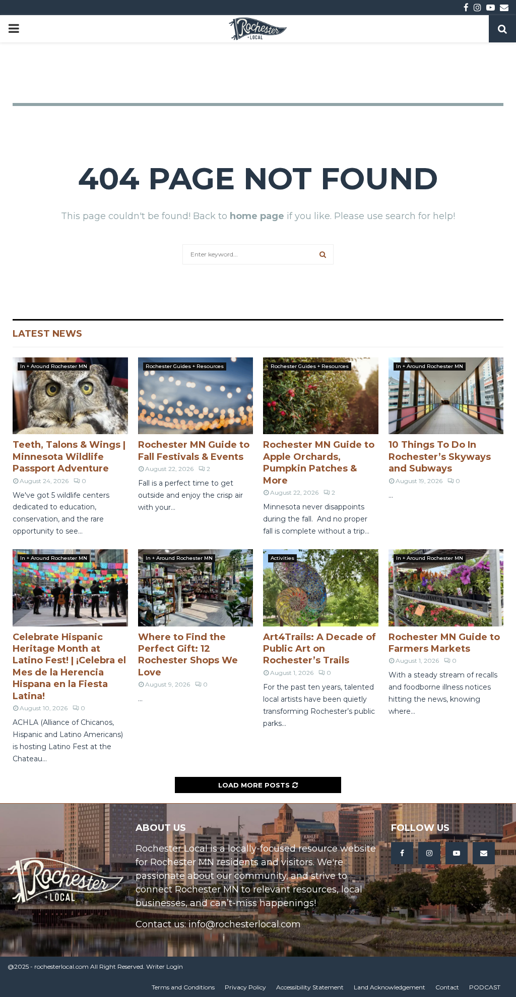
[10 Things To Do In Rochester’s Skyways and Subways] (446, 395)
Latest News (47, 333)
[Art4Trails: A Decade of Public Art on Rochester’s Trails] (320, 587)
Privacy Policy (245, 987)
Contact (447, 987)
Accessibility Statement (310, 987)
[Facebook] (402, 853)
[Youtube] (456, 853)
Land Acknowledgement (389, 987)
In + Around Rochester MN (53, 366)
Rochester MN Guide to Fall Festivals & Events (193, 450)
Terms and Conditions (183, 987)
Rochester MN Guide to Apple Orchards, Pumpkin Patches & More (318, 462)
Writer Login (164, 966)
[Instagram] (429, 853)
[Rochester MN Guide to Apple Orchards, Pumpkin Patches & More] (320, 395)
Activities (282, 558)
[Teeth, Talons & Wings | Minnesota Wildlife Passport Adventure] (70, 395)
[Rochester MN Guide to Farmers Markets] (446, 587)
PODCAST (484, 987)
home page (257, 216)
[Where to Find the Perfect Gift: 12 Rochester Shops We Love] (195, 587)
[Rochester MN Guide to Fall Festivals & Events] (195, 395)
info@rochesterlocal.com (244, 924)
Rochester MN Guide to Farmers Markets (444, 643)
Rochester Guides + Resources (185, 366)
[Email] (484, 853)
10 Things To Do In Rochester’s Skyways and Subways (440, 456)
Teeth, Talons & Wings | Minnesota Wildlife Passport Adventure (69, 456)
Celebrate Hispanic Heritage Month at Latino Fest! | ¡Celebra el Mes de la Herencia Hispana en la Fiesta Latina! (69, 667)
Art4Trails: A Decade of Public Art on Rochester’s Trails (319, 649)
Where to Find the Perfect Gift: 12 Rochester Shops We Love (188, 655)
